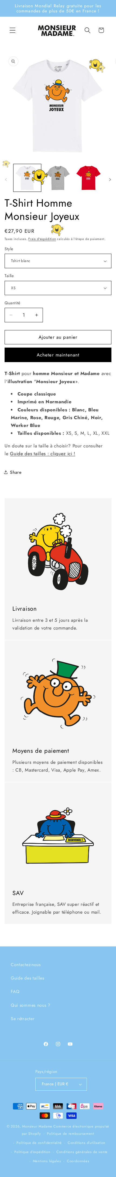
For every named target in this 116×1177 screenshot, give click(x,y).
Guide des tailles (27, 978)
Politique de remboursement (70, 1133)
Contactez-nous (26, 965)
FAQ (15, 991)
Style (9, 249)
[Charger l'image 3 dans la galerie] (88, 178)
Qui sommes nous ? (30, 1005)
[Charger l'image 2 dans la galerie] (57, 178)
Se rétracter (23, 1019)
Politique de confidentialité (39, 1142)
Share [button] (15, 472)
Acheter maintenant (58, 355)
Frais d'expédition (42, 239)
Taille (9, 276)
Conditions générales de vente (82, 1151)
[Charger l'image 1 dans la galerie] (27, 178)
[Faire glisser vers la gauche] (6, 179)
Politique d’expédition (32, 1151)
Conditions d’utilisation (86, 1142)
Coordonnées (78, 1161)
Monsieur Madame (37, 1126)
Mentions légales (47, 1161)
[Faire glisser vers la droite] (110, 179)
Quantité (13, 303)
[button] (12, 30)
